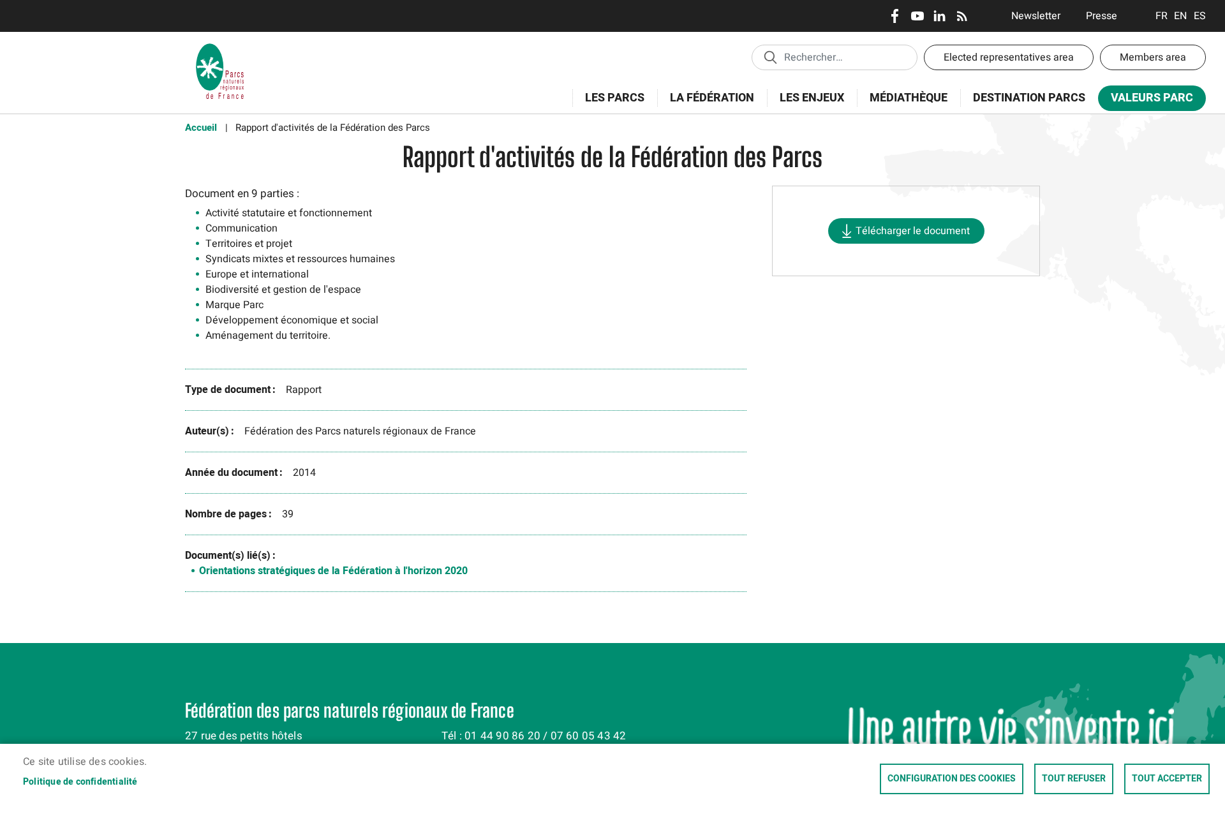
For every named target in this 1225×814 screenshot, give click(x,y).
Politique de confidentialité (80, 782)
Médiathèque (908, 98)
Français (1161, 16)
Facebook (895, 16)
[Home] (220, 48)
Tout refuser (1074, 779)
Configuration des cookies (951, 779)
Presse (1101, 16)
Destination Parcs (1029, 98)
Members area (1153, 57)
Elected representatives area (1009, 57)
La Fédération (705, 105)
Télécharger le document (913, 231)
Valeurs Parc (1145, 100)
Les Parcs (608, 105)
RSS (962, 16)
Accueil (201, 128)
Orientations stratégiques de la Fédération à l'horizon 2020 (333, 571)
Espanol (1200, 16)
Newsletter (1035, 16)
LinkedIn (939, 16)
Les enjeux (805, 105)
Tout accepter (1167, 779)
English (1180, 16)
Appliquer (770, 56)
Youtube (917, 16)
